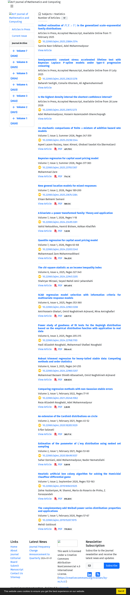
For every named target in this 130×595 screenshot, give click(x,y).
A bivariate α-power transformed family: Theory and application (75, 213)
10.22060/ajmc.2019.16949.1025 (59, 486)
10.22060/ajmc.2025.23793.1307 (59, 167)
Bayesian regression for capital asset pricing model (68, 158)
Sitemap (15, 577)
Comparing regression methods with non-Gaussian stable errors (75, 388)
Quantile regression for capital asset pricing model (68, 240)
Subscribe (111, 565)
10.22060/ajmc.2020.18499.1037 (59, 455)
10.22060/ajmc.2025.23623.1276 (59, 78)
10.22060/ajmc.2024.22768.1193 (59, 340)
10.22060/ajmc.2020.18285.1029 (59, 425)
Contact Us (16, 573)
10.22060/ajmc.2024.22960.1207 (60, 370)
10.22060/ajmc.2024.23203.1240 (60, 249)
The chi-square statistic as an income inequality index (70, 267)
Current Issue (19, 35)
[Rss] (98, 575)
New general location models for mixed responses (67, 185)
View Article (45, 50)
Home (13, 546)
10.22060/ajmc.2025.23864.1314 (60, 41)
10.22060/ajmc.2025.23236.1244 (60, 140)
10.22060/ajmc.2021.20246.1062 (60, 398)
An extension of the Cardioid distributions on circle (68, 416)
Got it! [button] (121, 591)
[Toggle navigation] (64, 6)
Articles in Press (21, 29)
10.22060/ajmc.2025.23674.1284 (60, 194)
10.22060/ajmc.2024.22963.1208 (60, 307)
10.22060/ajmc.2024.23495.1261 (59, 222)
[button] (85, 591)
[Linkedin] (89, 575)
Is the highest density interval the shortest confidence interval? (75, 96)
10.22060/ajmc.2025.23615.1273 (59, 109)
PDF (64, 148)
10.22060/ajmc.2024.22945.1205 (60, 276)
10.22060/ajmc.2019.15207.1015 (59, 520)
